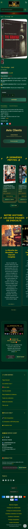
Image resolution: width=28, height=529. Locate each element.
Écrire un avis (14, 141)
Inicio (2, 16)
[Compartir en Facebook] (2, 124)
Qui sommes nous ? (7, 383)
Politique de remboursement (13, 510)
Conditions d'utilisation (13, 516)
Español (13, 487)
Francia (13, 491)
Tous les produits (6, 391)
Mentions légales (13, 504)
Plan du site (5, 405)
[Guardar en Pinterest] (10, 124)
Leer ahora (11, 304)
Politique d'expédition (13, 519)
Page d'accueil (6, 380)
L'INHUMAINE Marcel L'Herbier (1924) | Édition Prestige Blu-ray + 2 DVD (9, 187)
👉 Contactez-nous (7, 425)
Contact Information (14, 522)
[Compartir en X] (4, 124)
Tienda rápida (9, 196)
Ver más (13, 309)
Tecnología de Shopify (14, 526)
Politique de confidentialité (13, 507)
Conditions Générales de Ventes (13, 513)
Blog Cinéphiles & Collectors (9, 394)
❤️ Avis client (5, 387)
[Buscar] (25, 9)
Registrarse (20, 357)
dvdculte (5, 69)
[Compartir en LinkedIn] (7, 124)
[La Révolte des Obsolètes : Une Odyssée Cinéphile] (11, 235)
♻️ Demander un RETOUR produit (10, 421)
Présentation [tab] (4, 106)
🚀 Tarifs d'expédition (7, 418)
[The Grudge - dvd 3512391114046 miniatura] (2, 61)
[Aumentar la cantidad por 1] (13, 95)
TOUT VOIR (14, 205)
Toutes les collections (7, 398)
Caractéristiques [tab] (13, 106)
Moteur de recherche (7, 401)
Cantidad (4, 92)
